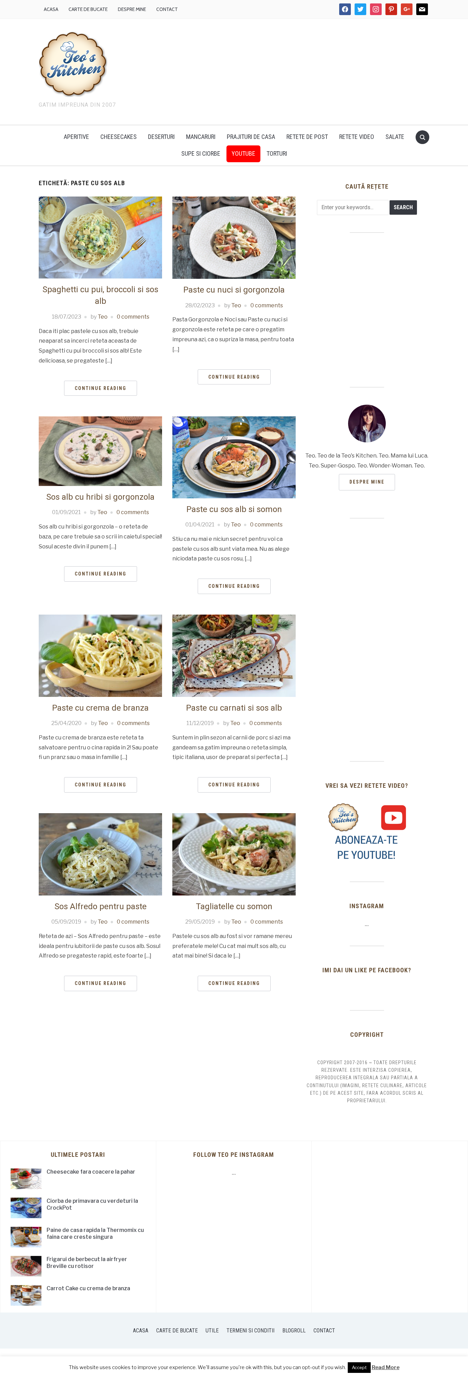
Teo (103, 316)
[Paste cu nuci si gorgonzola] (234, 237)
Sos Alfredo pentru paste (100, 906)
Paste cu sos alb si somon (234, 509)
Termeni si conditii (250, 1330)
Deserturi (161, 136)
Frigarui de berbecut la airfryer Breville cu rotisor (87, 1263)
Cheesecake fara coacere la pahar (91, 1171)
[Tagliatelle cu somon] (234, 854)
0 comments (133, 316)
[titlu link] (367, 831)
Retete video (356, 136)
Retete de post (307, 136)
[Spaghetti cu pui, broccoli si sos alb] (100, 237)
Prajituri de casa (251, 136)
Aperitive (76, 136)
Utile (212, 1330)
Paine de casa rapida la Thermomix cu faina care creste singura (95, 1234)
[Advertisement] (292, 70)
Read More (385, 1367)
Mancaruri (200, 136)
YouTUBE (243, 153)
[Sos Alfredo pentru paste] (100, 854)
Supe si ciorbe (200, 153)
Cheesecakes (118, 136)
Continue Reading (100, 388)
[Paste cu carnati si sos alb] (234, 655)
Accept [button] (359, 1367)
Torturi (277, 153)
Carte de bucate (88, 9)
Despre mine (132, 9)
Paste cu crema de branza (100, 708)
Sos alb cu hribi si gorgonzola (100, 497)
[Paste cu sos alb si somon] (234, 457)
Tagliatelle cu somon (234, 906)
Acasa (51, 9)
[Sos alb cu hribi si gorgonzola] (100, 451)
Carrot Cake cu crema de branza (88, 1288)
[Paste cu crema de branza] (100, 655)
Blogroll (294, 1330)
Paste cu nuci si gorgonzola (234, 290)
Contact (167, 9)
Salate (394, 136)
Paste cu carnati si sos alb (234, 708)
